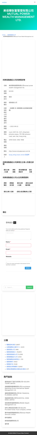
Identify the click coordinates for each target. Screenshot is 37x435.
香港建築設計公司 (12, 357)
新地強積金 (8, 417)
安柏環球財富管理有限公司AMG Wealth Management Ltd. (17, 404)
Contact (27, 433)
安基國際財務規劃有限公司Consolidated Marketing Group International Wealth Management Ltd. (17, 388)
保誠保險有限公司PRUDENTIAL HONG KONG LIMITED (17, 399)
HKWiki (4, 35)
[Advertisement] (18, 59)
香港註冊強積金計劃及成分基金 (16, 369)
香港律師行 (10, 362)
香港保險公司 (11, 349)
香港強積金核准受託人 (13, 359)
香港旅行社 (10, 364)
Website (8, 256)
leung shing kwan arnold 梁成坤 (19, 155)
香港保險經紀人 (11, 352)
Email (8, 249)
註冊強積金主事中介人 (13, 347)
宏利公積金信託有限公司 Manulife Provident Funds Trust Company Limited (18, 408)
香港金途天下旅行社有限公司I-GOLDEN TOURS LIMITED (17, 382)
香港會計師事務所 (12, 366)
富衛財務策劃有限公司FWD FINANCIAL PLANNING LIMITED (17, 394)
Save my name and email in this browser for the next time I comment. (18, 264)
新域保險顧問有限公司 (12, 421)
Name (8, 242)
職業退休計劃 (11, 344)
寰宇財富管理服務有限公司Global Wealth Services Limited (17, 413)
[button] (35, 2)
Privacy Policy (20, 433)
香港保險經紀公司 (11, 35)
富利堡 (7, 424)
